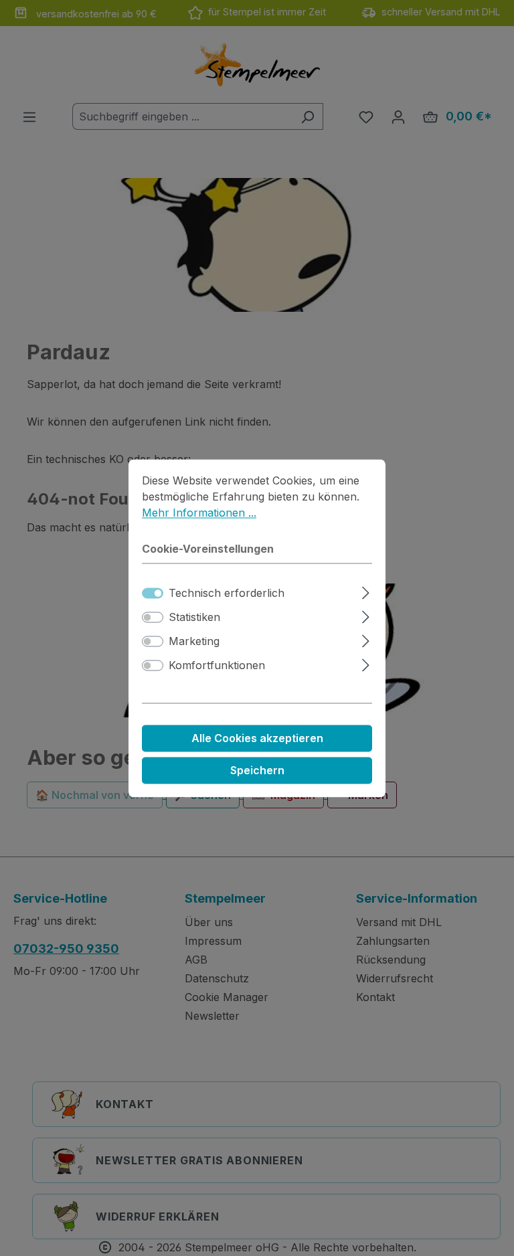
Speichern (257, 770)
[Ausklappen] (365, 590)
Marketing (194, 641)
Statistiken (194, 617)
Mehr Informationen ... (199, 512)
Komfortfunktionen (217, 665)
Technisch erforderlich (226, 593)
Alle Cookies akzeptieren (257, 738)
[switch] (152, 617)
